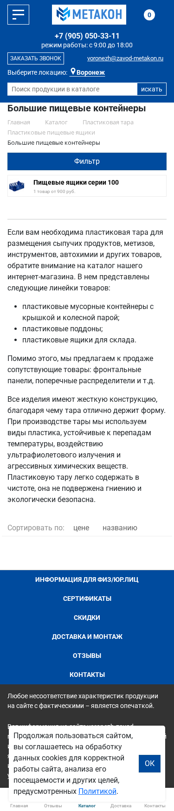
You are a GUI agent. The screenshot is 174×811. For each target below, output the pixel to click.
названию (120, 527)
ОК (150, 763)
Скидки (87, 617)
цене (81, 527)
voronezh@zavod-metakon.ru (125, 58)
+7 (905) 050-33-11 (87, 36)
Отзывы (87, 655)
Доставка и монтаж (87, 636)
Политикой (97, 791)
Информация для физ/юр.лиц (87, 579)
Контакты (87, 674)
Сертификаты (87, 598)
